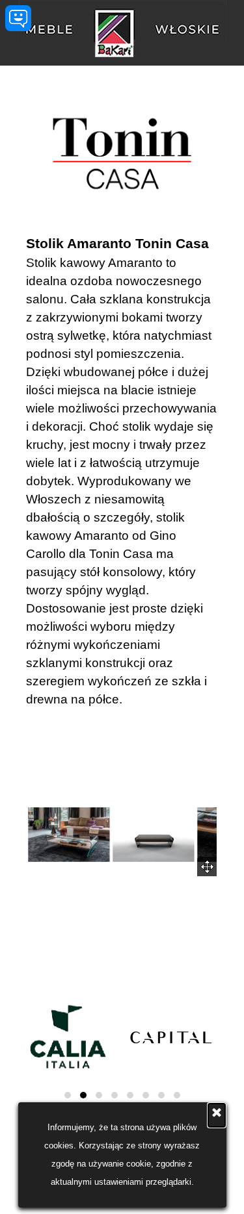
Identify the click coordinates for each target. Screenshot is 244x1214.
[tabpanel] (122, 471)
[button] (69, 834)
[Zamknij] (216, 1115)
